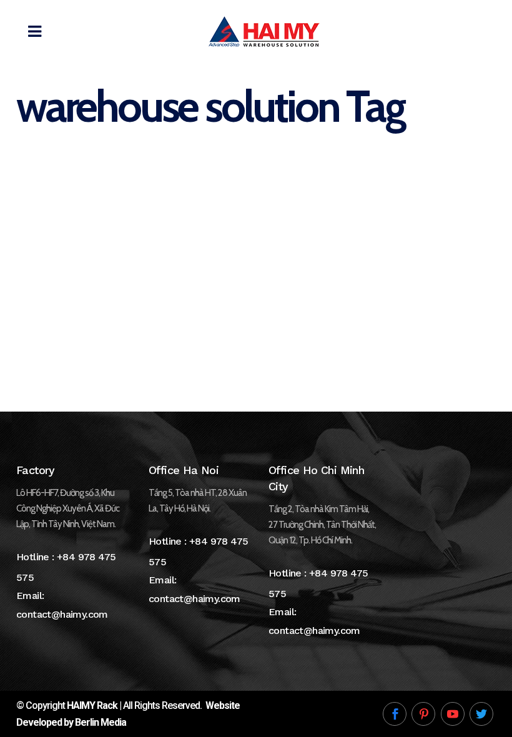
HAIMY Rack (92, 705)
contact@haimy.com (62, 614)
